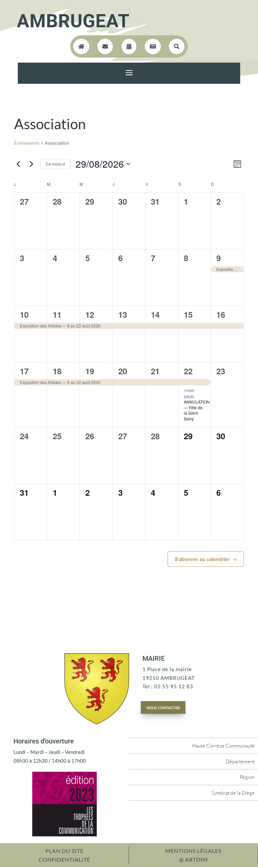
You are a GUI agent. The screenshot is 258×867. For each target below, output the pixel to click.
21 (155, 371)
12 (89, 314)
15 (188, 314)
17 (24, 371)
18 (57, 371)
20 (122, 371)
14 (155, 314)
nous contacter (163, 707)
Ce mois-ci (55, 164)
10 (24, 314)
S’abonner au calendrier (202, 559)
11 (57, 314)
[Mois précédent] (18, 164)
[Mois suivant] (31, 164)
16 (220, 314)
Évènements (26, 143)
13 (122, 314)
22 (188, 371)
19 (89, 371)
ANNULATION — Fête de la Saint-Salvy (197, 410)
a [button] (129, 73)
